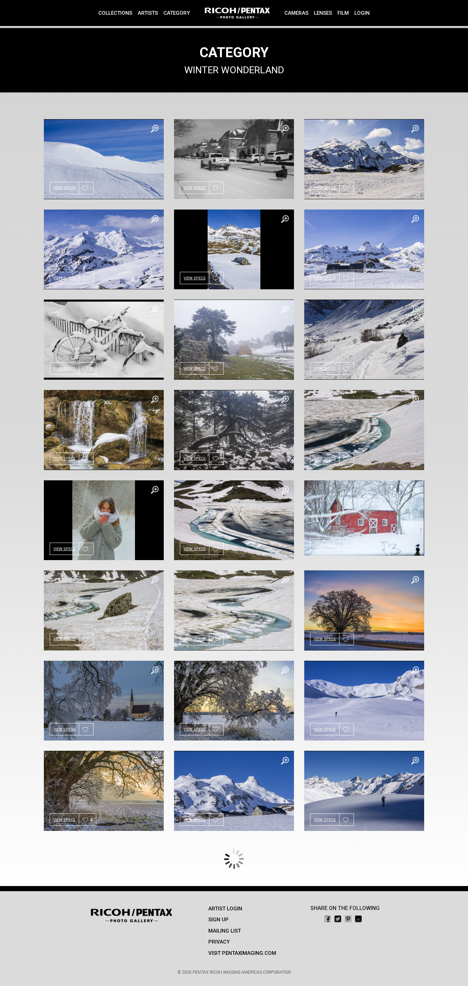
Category (176, 13)
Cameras (296, 13)
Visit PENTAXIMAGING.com (242, 953)
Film (343, 13)
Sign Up (218, 920)
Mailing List (224, 931)
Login (362, 13)
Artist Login (225, 909)
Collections (115, 13)
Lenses (323, 13)
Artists (148, 13)
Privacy (219, 942)
